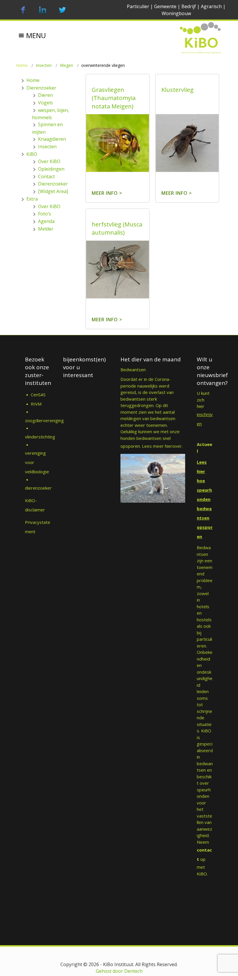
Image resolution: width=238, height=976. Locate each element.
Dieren (45, 95)
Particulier (138, 6)
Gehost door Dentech (119, 971)
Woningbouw (176, 13)
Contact (46, 176)
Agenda (46, 221)
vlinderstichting (40, 437)
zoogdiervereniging (44, 420)
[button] (36, 31)
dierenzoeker (38, 488)
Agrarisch (211, 6)
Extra (32, 199)
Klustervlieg (177, 90)
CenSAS (38, 394)
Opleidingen (51, 169)
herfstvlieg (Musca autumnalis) (117, 228)
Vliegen (66, 65)
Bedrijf (188, 6)
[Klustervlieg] (187, 150)
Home (22, 65)
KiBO (31, 154)
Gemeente (165, 6)
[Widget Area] (53, 191)
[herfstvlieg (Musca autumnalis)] (117, 276)
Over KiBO (49, 161)
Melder (45, 229)
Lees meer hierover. (162, 446)
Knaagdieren (52, 139)
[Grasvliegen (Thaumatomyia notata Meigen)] (117, 150)
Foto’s (44, 213)
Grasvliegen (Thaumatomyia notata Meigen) (114, 98)
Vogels (45, 102)
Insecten (44, 65)
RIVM (37, 404)
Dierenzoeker (41, 88)
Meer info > (107, 193)
